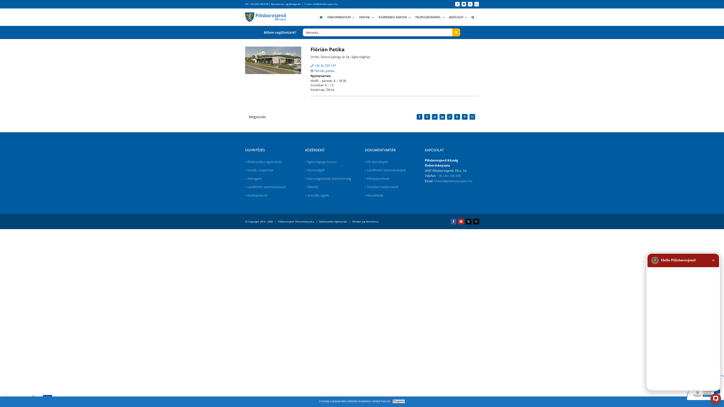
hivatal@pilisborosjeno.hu (453, 181)
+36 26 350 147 (325, 65)
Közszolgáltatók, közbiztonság (329, 179)
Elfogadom (399, 401)
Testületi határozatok (382, 187)
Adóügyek (254, 179)
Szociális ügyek (318, 195)
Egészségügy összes (322, 162)
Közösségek (315, 170)
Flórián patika (324, 71)
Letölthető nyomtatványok (266, 187)
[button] (473, 17)
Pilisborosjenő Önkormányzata (296, 221)
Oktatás (313, 187)
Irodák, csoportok (260, 170)
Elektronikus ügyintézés (264, 162)
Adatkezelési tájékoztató (333, 221)
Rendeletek (375, 195)
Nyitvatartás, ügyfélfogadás (286, 4)
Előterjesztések (378, 179)
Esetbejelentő (257, 195)
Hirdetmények (377, 162)
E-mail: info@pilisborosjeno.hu (321, 4)
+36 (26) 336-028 (449, 176)
